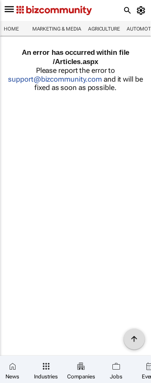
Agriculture (104, 29)
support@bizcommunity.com (55, 79)
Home (11, 29)
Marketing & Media (56, 29)
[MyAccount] (142, 10)
